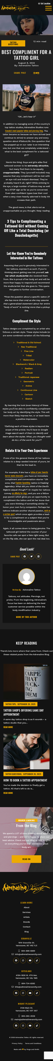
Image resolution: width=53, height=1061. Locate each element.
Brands (26, 922)
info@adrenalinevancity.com (28, 954)
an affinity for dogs (19, 493)
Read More (8, 727)
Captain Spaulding (23, 482)
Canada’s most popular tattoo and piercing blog (24, 130)
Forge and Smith (33, 1049)
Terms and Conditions (33, 1043)
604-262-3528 (28, 1016)
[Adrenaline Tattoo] (23, 8)
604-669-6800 (28, 951)
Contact (26, 927)
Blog (26, 932)
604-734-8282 (28, 983)
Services (26, 912)
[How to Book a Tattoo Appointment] (26, 767)
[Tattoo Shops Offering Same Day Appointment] (26, 697)
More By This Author (26, 617)
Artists (26, 917)
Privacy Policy (17, 1043)
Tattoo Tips (10, 704)
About (26, 907)
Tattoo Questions (13, 774)
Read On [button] (26, 859)
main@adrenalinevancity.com (28, 1019)
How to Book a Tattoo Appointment (25, 780)
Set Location (45, 3)
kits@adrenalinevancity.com (28, 987)
